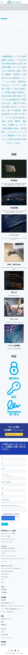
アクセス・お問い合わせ (7, 612)
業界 (2, 621)
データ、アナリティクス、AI (8, 556)
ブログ (3, 631)
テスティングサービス (7, 542)
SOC (2, 582)
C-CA (2, 579)
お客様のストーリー (6, 618)
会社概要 (3, 600)
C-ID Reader (4, 577)
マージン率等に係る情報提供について (11, 609)
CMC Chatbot (5, 574)
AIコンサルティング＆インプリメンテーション (13, 558)
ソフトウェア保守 (5, 536)
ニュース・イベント (6, 637)
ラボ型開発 (4, 592)
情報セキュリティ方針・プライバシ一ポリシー (13, 606)
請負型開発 (4, 589)
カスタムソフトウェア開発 (8, 533)
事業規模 (3, 624)
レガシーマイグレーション (8, 539)
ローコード (4, 561)
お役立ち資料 (4, 634)
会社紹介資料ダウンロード (8, 603)
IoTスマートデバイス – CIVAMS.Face (11, 568)
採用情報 (3, 644)
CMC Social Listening (7, 571)
